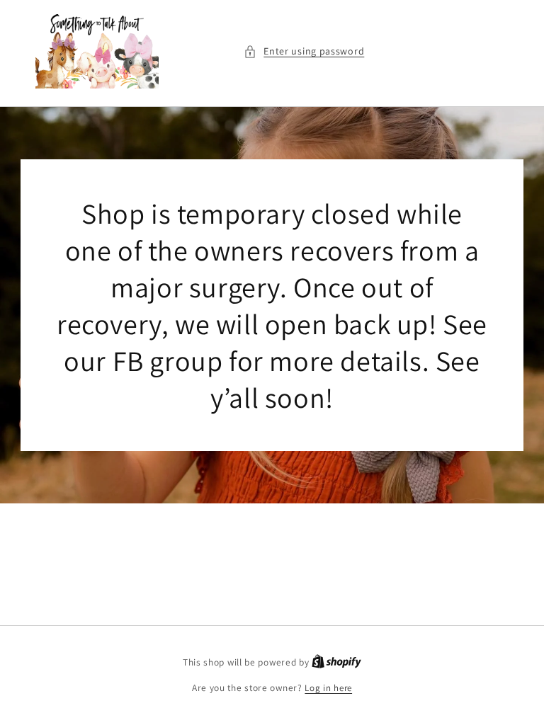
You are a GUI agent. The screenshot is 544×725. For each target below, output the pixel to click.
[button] (304, 51)
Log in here (328, 688)
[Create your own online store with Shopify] (336, 662)
